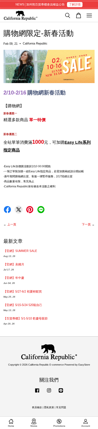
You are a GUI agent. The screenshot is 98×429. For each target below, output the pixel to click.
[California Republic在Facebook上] (37, 392)
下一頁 (86, 224)
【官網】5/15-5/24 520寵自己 (22, 305)
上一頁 (11, 224)
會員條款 (37, 407)
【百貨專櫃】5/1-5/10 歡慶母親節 (25, 318)
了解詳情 (75, 4)
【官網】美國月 (13, 264)
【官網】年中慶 (13, 278)
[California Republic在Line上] (61, 392)
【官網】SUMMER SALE (20, 251)
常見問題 (61, 407)
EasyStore (84, 364)
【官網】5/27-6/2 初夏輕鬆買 (22, 291)
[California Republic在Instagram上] (49, 392)
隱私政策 (49, 407)
